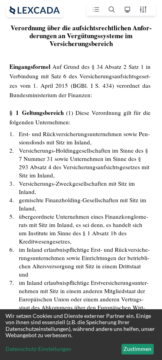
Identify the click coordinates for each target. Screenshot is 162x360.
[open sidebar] (34, 10)
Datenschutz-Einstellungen (38, 349)
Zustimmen (137, 348)
